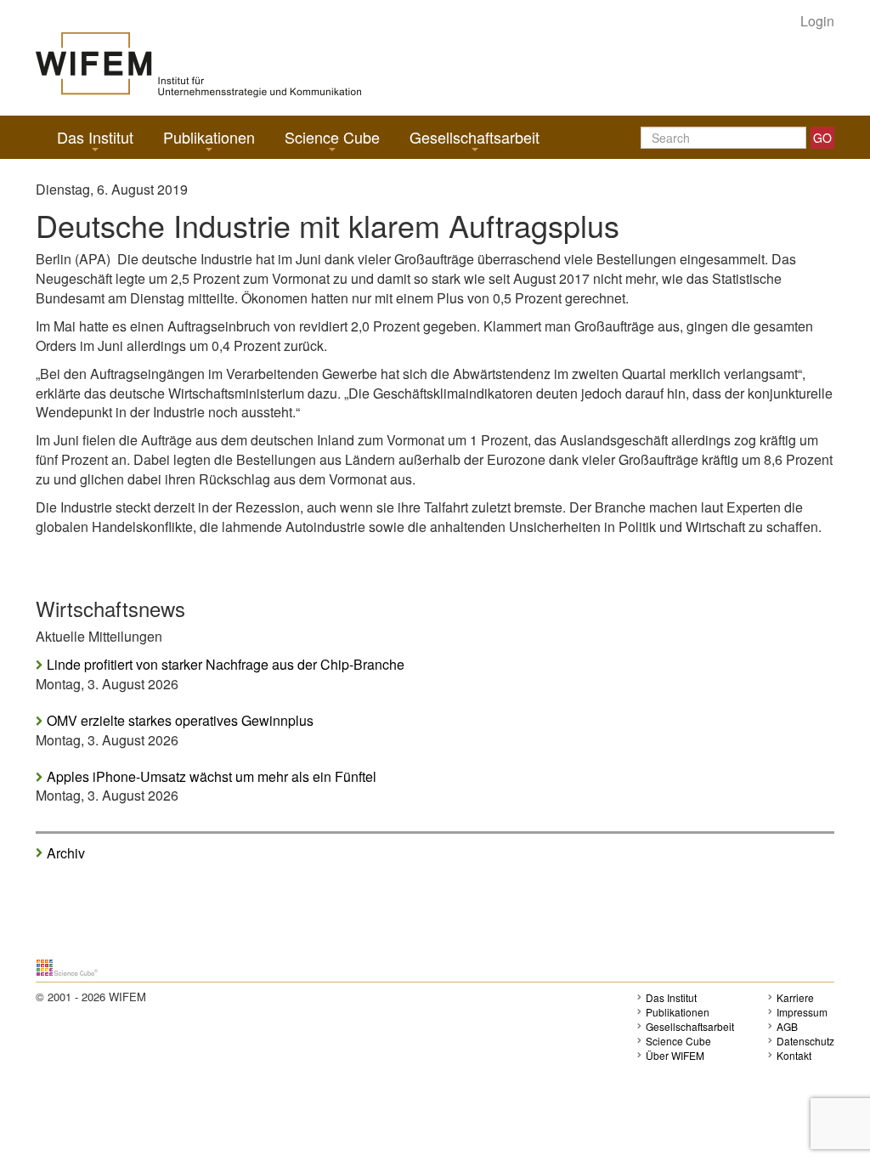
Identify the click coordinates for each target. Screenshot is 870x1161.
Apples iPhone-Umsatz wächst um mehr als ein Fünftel (211, 776)
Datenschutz (805, 1041)
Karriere (795, 997)
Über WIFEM (675, 1055)
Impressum (802, 1012)
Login (817, 21)
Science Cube (332, 137)
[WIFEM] (198, 63)
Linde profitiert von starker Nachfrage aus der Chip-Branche (225, 664)
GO (822, 137)
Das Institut (95, 137)
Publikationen (209, 137)
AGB (787, 1026)
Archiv (66, 852)
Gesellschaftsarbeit (475, 137)
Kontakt (794, 1055)
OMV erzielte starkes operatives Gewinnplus (180, 720)
